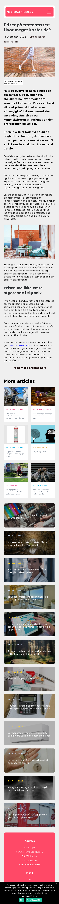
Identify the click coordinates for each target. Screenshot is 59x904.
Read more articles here (29, 367)
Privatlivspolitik (33, 900)
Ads (30, 879)
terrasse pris (11, 41)
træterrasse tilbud (21, 345)
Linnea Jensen (37, 36)
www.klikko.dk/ (32, 864)
